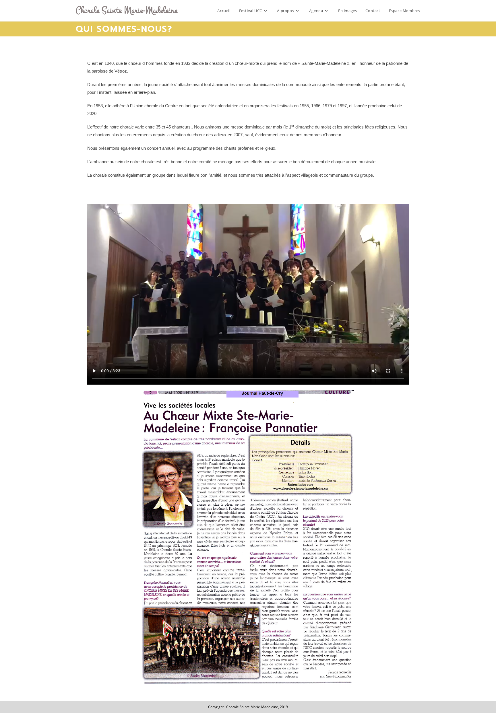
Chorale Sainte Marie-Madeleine (126, 10)
